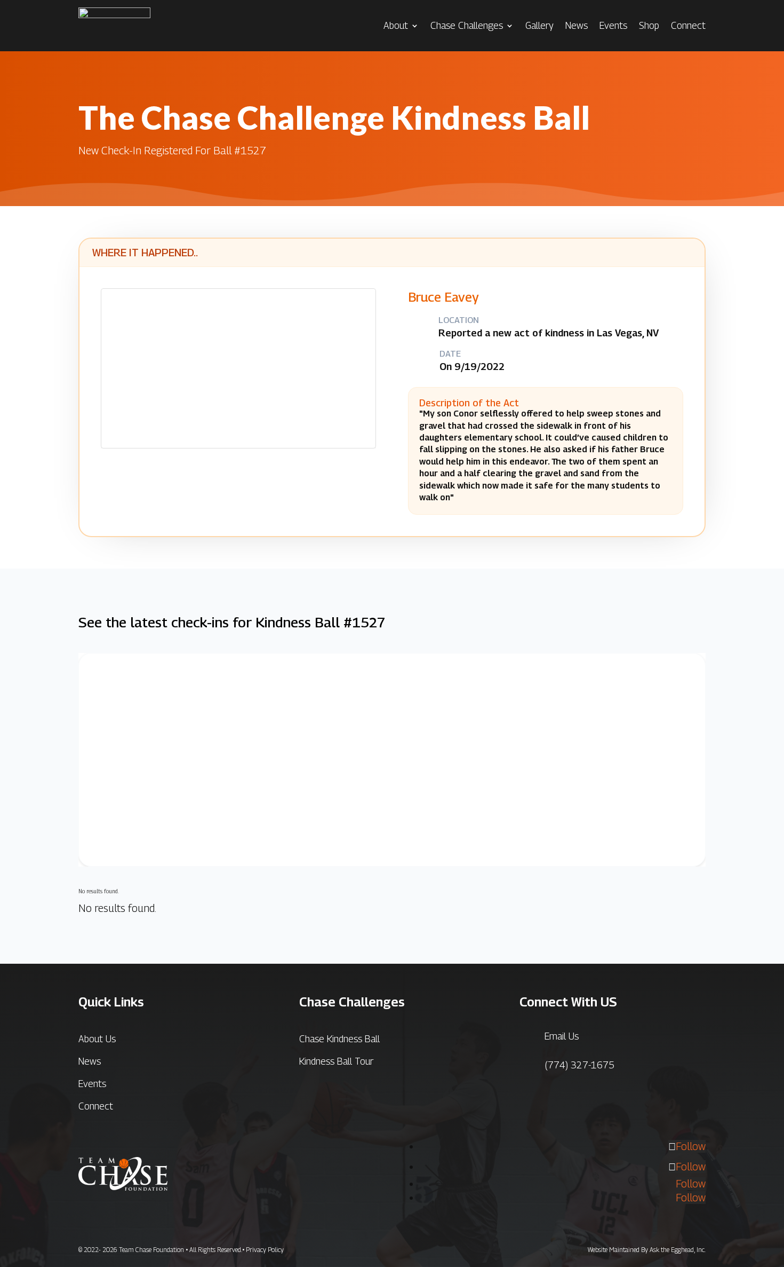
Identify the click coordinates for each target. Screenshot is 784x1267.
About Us (97, 1038)
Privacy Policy (265, 1250)
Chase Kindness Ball (339, 1038)
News (576, 25)
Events (613, 25)
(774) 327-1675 (579, 1065)
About (395, 25)
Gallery (539, 25)
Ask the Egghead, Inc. (678, 1250)
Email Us (562, 1036)
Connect (688, 25)
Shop (649, 25)
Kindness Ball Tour (336, 1061)
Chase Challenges (466, 25)
